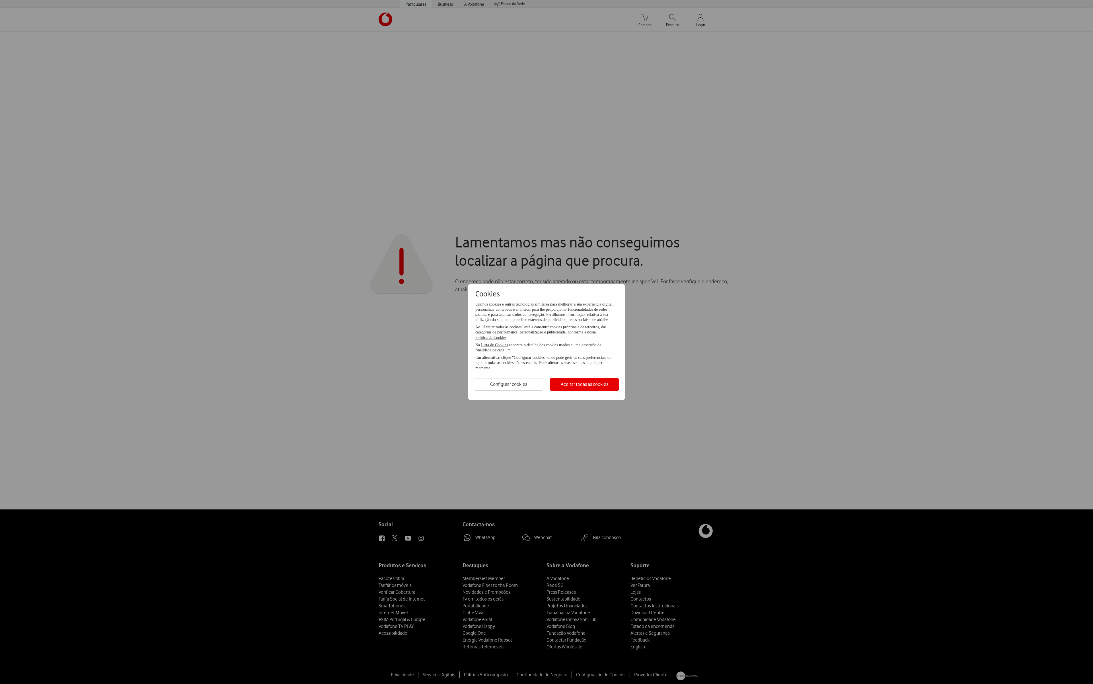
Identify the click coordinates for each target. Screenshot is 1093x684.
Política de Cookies (490, 337)
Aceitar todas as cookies (584, 384)
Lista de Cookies (494, 345)
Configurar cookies (508, 384)
